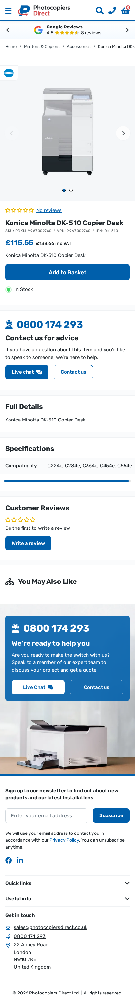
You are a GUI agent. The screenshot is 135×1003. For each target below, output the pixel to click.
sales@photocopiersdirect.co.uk (50, 927)
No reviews (49, 210)
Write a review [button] (28, 543)
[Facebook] (8, 860)
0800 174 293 (30, 936)
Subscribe (111, 815)
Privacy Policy (64, 840)
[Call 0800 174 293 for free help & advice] (110, 11)
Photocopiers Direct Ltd (44, 10)
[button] (125, 11)
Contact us (73, 372)
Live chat (23, 372)
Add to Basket (67, 272)
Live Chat (34, 687)
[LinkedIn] (20, 860)
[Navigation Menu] (8, 10)
